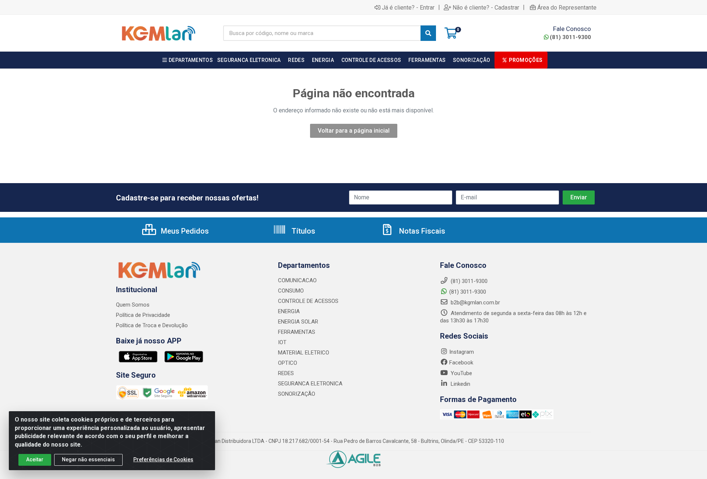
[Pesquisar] (428, 33)
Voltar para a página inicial (354, 130)
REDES (286, 373)
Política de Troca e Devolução (152, 325)
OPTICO (287, 363)
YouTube (460, 373)
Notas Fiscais (421, 231)
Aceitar (34, 459)
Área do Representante (567, 7)
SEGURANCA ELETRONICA (310, 383)
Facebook (461, 362)
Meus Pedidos (184, 231)
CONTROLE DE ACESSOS (308, 301)
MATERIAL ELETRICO (303, 352)
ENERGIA (289, 311)
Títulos (302, 231)
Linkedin (459, 384)
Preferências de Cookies (163, 459)
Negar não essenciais (88, 459)
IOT (282, 342)
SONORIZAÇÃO (296, 394)
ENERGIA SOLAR (298, 321)
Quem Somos (133, 304)
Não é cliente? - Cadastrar (486, 7)
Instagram (461, 352)
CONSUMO (291, 290)
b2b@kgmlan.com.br (474, 302)
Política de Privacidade (143, 315)
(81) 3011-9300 (570, 37)
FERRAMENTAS (296, 332)
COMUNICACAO (297, 280)
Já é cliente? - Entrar (408, 7)
